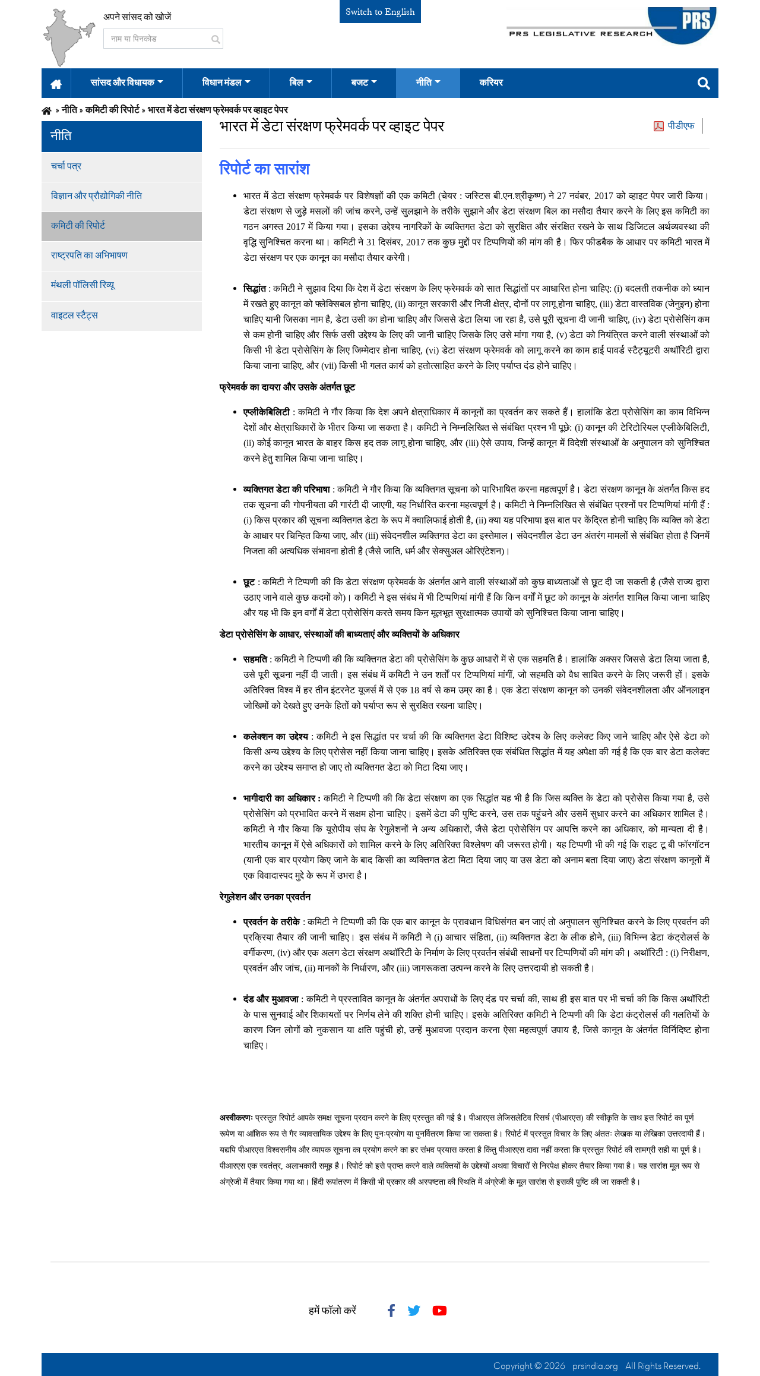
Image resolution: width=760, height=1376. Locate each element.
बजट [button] (360, 83)
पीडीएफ (681, 126)
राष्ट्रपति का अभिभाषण (89, 256)
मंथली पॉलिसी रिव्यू (82, 286)
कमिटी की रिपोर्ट (78, 226)
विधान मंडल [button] (222, 83)
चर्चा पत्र (66, 167)
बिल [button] (296, 83)
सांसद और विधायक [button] (122, 83)
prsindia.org (595, 1366)
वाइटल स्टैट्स (74, 316)
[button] (56, 83)
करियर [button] (491, 83)
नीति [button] (424, 83)
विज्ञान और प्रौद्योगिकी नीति (96, 196)
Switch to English (380, 12)
